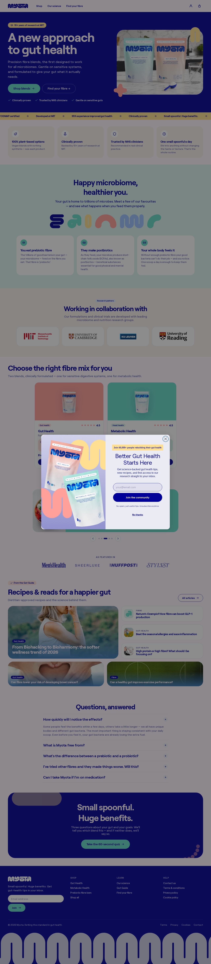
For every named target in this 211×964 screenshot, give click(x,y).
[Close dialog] (165, 439)
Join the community (137, 497)
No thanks (137, 514)
